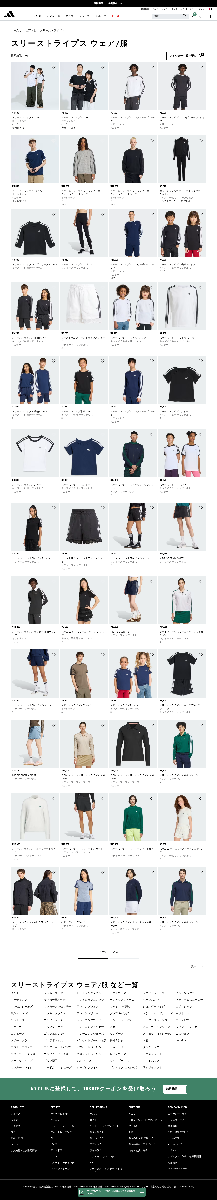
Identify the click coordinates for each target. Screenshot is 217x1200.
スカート (115, 1027)
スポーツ (100, 16)
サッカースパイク (22, 1067)
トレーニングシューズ (90, 1034)
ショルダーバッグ (154, 1006)
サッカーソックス (55, 1013)
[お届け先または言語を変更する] (209, 9)
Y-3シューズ (84, 1061)
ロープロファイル (87, 1067)
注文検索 (174, 9)
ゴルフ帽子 (50, 1061)
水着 (145, 1040)
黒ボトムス (17, 1020)
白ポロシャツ (184, 1006)
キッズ (69, 16)
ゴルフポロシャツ (55, 1034)
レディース (53, 16)
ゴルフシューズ (53, 1020)
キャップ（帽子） (121, 1006)
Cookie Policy (187, 1187)
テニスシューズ (152, 1054)
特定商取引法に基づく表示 (164, 1187)
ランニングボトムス (89, 1013)
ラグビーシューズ (154, 993)
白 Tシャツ (182, 1020)
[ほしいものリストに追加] (53, 67)
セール (116, 16)
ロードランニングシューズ (92, 993)
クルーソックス (185, 993)
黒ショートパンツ (22, 1013)
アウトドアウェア (22, 1047)
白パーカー (17, 1027)
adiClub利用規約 (63, 1187)
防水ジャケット (152, 1067)
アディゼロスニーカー (189, 1000)
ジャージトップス (121, 1020)
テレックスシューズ (122, 1000)
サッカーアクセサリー (57, 1006)
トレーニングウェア (89, 1020)
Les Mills (181, 1040)
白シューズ (17, 1034)
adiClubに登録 (187, 9)
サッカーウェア (53, 993)
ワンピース (116, 1034)
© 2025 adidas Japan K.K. (108, 1195)
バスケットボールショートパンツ (92, 1054)
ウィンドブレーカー (188, 1027)
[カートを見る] (209, 16)
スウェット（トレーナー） (156, 1034)
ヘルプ (164, 9)
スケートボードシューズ (158, 1013)
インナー (16, 993)
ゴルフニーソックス (56, 1054)
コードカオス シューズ (58, 1067)
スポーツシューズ (22, 1061)
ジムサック (116, 1047)
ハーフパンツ (151, 1000)
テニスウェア (118, 993)
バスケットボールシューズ (92, 1047)
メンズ (37, 16)
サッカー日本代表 (55, 1000)
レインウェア (118, 1054)
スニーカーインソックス (158, 1027)
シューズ (84, 16)
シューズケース (119, 1061)
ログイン (200, 9)
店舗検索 (145, 9)
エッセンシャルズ (22, 1006)
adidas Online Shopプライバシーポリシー (127, 1187)
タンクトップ (151, 1047)
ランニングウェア (87, 1006)
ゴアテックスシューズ (123, 1067)
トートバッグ (151, 1061)
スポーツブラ (19, 1040)
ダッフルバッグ (119, 1013)
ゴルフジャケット (55, 1027)
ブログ (155, 9)
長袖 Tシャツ (118, 1040)
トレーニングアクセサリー (92, 1027)
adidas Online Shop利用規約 (88, 1187)
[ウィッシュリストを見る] (201, 16)
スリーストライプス (23, 1054)
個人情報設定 (46, 1187)
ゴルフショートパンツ (57, 1047)
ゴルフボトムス (53, 1040)
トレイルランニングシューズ (92, 1000)
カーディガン (19, 1000)
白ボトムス (182, 1013)
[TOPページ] (9, 15)
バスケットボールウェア (92, 1040)
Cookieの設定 (30, 1187)
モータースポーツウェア (158, 1020)
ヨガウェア (182, 1034)
